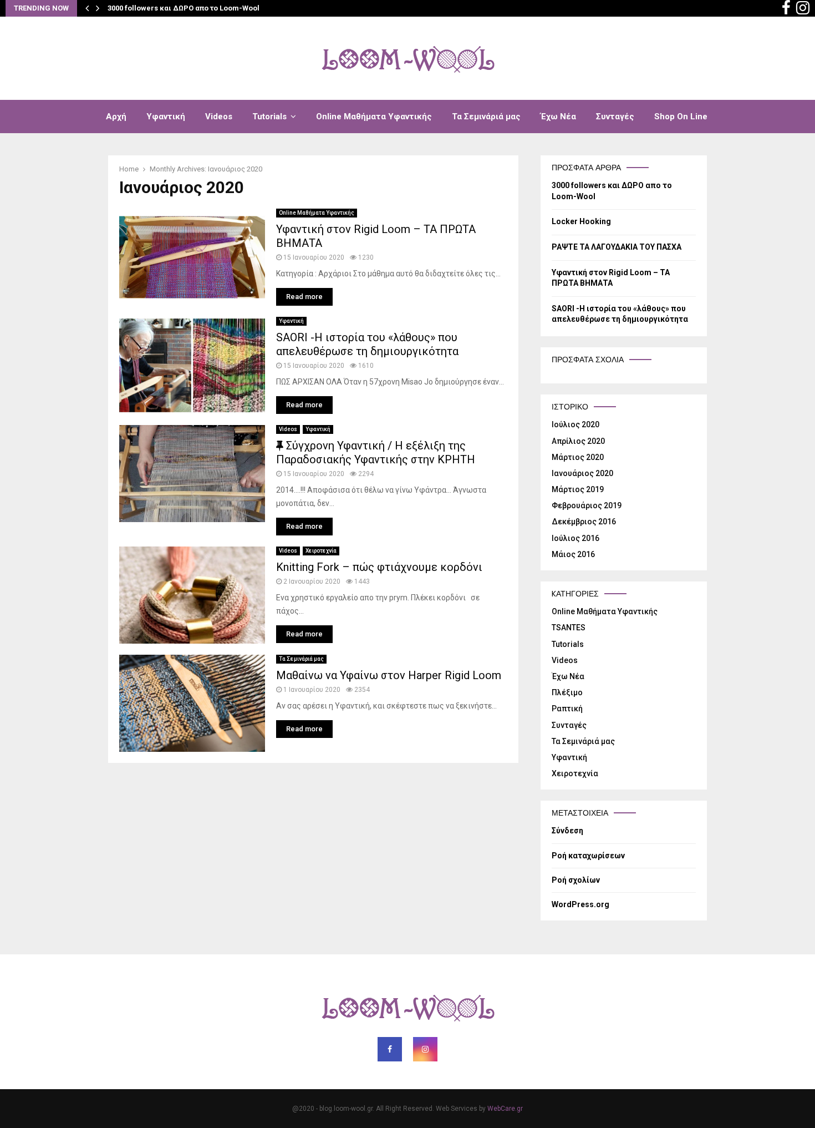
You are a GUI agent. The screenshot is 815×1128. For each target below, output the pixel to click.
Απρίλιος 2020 (578, 441)
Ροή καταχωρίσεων (588, 855)
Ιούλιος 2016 (575, 538)
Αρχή (116, 117)
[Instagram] (802, 8)
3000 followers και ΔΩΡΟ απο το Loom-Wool (183, 8)
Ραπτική (567, 708)
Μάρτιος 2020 (578, 457)
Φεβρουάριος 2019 (587, 505)
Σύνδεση (567, 830)
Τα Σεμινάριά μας (486, 117)
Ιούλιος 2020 (575, 424)
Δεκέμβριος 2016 (584, 521)
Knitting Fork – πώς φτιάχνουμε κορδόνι (379, 567)
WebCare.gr (505, 1108)
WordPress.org (580, 904)
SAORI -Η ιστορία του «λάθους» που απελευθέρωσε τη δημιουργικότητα (367, 344)
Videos (218, 117)
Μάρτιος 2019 (578, 489)
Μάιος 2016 (573, 554)
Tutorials (269, 117)
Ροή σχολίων (576, 880)
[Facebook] (786, 8)
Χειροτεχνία (321, 551)
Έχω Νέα (558, 117)
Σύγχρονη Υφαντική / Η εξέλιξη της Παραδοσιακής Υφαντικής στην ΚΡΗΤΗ (375, 452)
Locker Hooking (581, 221)
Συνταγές (615, 117)
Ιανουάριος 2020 (582, 473)
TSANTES (568, 627)
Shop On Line (680, 117)
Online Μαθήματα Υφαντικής (374, 117)
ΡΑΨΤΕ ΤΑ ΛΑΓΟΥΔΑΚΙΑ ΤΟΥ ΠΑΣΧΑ (616, 246)
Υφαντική (165, 117)
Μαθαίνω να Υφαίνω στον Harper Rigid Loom (388, 675)
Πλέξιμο (567, 692)
